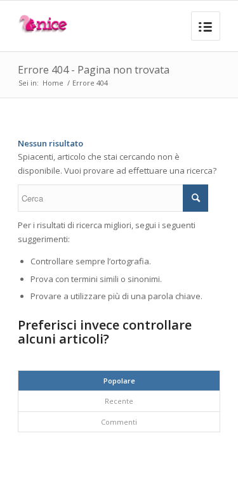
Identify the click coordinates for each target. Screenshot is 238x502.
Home (53, 82)
